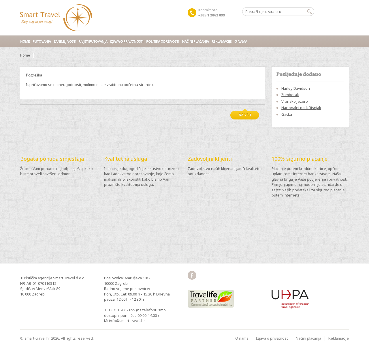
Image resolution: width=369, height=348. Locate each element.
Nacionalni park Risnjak (301, 107)
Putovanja (42, 41)
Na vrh (245, 115)
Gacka (286, 114)
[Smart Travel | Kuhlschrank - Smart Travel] (56, 17)
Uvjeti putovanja (93, 41)
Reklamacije (221, 41)
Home (25, 41)
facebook (192, 275)
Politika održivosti (162, 41)
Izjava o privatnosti (126, 41)
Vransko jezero (294, 101)
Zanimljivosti (65, 41)
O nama (240, 41)
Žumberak (290, 94)
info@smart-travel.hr (127, 320)
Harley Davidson (295, 88)
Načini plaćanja (195, 41)
